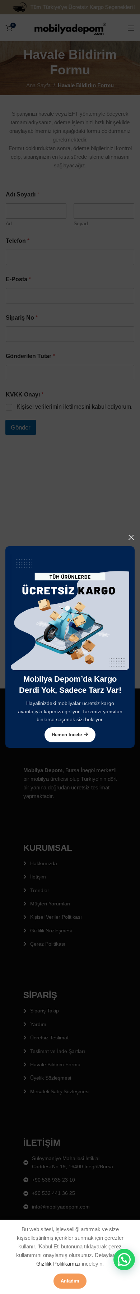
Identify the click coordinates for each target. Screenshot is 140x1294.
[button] (124, 1259)
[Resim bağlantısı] (70, 610)
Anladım (70, 1281)
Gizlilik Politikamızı (58, 1264)
